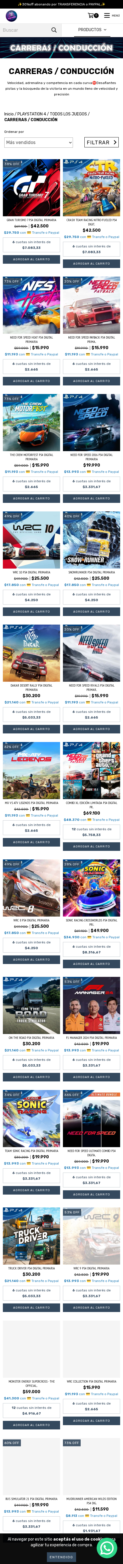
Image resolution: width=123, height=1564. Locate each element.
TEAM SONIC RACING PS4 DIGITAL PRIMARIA (31, 1151)
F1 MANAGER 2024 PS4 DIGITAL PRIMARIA (91, 1037)
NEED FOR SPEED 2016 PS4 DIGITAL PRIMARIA (91, 457)
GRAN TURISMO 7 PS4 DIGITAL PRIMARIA (31, 220)
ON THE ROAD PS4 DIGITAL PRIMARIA (31, 1037)
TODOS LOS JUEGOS (68, 114)
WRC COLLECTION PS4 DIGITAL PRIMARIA (91, 1381)
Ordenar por (14, 132)
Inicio (9, 114)
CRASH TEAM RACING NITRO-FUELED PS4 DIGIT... (92, 222)
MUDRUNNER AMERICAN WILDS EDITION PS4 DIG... (91, 1501)
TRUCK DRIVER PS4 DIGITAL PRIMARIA (31, 1268)
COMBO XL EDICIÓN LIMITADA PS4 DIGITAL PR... (91, 805)
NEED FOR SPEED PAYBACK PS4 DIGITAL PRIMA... (91, 339)
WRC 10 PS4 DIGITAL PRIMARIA (31, 572)
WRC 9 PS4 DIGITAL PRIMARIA (92, 1268)
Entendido (61, 1557)
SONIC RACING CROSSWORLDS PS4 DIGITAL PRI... (91, 922)
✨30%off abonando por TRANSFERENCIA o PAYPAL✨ (61, 4)
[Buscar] (54, 30)
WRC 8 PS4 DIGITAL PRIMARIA (31, 920)
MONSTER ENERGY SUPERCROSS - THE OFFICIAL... (32, 1383)
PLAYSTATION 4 (31, 114)
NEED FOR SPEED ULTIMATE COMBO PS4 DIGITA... (92, 1153)
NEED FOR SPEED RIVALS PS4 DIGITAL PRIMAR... (91, 687)
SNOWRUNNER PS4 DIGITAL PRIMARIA (91, 572)
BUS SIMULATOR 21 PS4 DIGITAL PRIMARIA (31, 1499)
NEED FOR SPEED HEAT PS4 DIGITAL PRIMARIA (31, 339)
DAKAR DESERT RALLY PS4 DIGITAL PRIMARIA (31, 687)
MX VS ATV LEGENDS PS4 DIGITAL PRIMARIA (31, 803)
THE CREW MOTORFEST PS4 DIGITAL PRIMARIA (31, 457)
